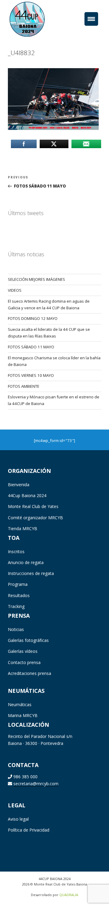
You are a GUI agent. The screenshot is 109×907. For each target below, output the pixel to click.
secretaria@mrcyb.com (35, 783)
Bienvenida (18, 484)
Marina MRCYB (23, 715)
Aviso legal (18, 819)
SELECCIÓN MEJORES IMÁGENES (36, 279)
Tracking (16, 606)
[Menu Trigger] (91, 19)
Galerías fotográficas (28, 640)
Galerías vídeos (23, 651)
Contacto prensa (24, 662)
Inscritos (16, 551)
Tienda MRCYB (22, 528)
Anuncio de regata (26, 562)
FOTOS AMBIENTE (23, 386)
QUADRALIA (68, 894)
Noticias (16, 629)
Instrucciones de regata (31, 573)
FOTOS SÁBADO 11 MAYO (31, 347)
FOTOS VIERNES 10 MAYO (31, 375)
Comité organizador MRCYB (35, 517)
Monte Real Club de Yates (33, 506)
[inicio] (36, 19)
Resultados (19, 595)
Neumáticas (19, 704)
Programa (18, 584)
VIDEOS (14, 290)
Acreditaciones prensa (29, 673)
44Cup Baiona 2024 (27, 495)
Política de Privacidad (28, 830)
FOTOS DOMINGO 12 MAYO (33, 318)
